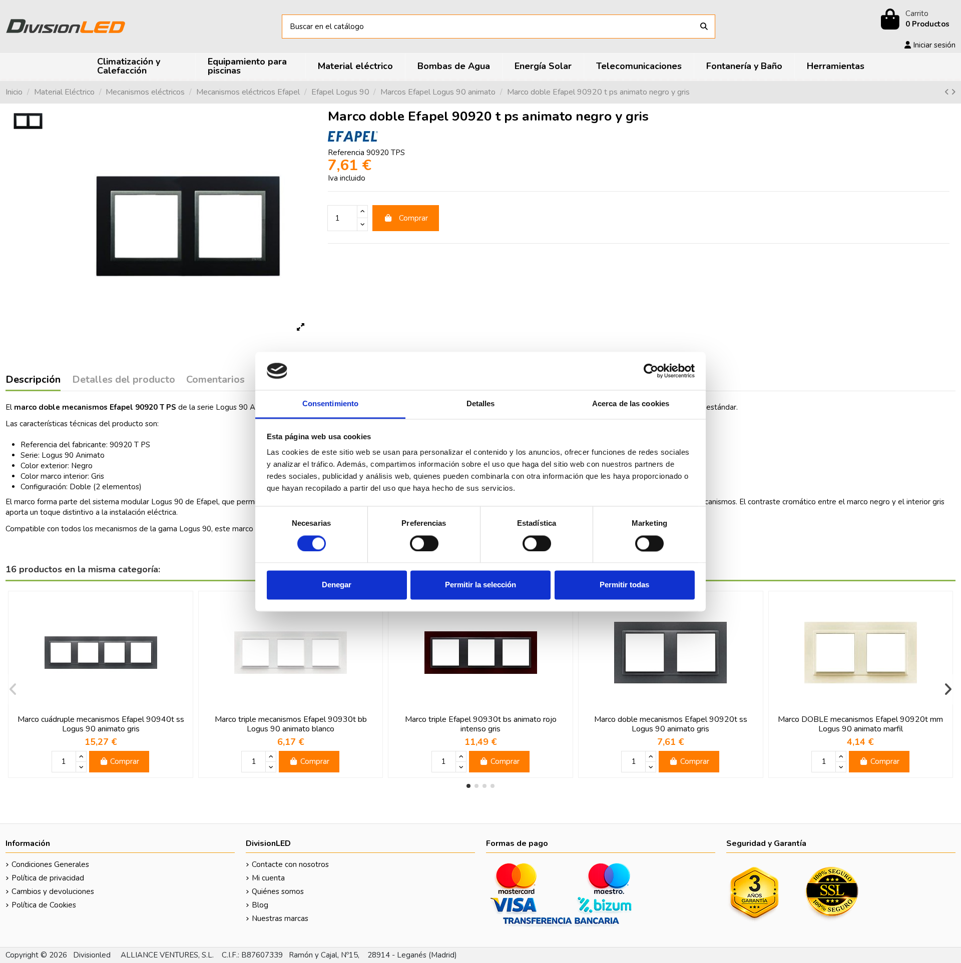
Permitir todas (624, 585)
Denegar (336, 585)
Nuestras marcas (280, 918)
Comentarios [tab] (215, 380)
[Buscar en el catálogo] (704, 27)
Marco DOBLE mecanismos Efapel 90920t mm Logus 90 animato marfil (860, 724)
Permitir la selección (480, 585)
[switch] (424, 543)
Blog (260, 905)
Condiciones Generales (50, 864)
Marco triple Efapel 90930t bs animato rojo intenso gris (481, 724)
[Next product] (953, 92)
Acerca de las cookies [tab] (630, 404)
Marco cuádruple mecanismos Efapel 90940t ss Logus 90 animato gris (101, 724)
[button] (468, 786)
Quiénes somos (278, 891)
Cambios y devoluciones (53, 891)
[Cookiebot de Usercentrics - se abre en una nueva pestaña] (651, 370)
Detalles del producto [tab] (123, 380)
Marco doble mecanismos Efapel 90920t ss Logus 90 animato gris (670, 724)
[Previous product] (947, 92)
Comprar (413, 218)
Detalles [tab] (480, 404)
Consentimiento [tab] (330, 404)
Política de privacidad (48, 878)
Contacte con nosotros (290, 864)
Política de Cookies (44, 905)
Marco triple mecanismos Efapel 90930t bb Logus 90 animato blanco (291, 724)
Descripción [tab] (33, 380)
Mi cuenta (268, 878)
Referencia (346, 153)
